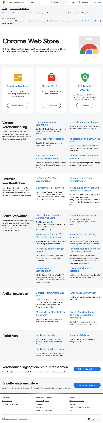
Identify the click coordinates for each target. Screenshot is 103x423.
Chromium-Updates (42, 401)
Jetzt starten (17, 13)
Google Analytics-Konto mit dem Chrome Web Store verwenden (83, 315)
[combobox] (60, 2)
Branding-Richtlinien (80, 335)
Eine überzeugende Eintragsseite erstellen (47, 157)
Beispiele (69, 13)
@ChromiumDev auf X (77, 401)
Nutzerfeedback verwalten (83, 293)
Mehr (33, 2)
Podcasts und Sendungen (44, 410)
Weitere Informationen (87, 369)
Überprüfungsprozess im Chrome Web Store (48, 216)
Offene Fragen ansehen (10, 404)
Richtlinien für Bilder (46, 335)
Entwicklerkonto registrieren (84, 122)
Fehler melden (7, 401)
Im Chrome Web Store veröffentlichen (47, 179)
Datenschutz (23, 419)
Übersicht (5, 13)
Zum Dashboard (17, 105)
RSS (71, 410)
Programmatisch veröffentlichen (44, 269)
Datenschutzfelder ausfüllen (50, 187)
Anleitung (40, 13)
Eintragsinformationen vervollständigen (81, 179)
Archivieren (39, 407)
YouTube (72, 404)
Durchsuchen (51, 105)
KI (47, 13)
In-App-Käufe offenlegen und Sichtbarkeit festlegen (84, 189)
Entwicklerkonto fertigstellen (50, 138)
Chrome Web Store (83, 13)
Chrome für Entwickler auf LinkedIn (81, 407)
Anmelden (97, 2)
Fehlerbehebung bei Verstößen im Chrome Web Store (85, 250)
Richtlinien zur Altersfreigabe (50, 349)
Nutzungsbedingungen (9, 419)
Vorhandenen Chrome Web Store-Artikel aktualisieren (49, 235)
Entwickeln (29, 13)
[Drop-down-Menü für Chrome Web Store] (92, 13)
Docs (4, 8)
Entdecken (85, 105)
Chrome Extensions (19, 8)
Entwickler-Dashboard (17, 86)
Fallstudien (39, 404)
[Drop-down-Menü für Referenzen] (62, 13)
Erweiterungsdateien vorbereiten (46, 123)
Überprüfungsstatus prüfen (83, 215)
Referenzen (56, 13)
